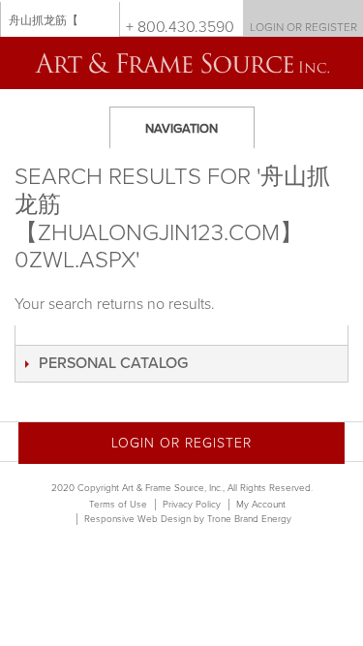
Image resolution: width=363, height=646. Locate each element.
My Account (261, 504)
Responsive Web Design (137, 519)
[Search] (100, 19)
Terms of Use (118, 504)
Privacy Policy (192, 504)
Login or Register (303, 27)
